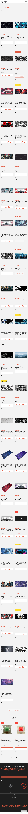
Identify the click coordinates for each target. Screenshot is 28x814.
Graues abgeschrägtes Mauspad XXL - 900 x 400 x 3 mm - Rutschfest (6, 268)
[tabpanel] (7, 739)
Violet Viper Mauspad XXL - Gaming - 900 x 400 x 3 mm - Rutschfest (6, 694)
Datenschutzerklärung (12, 780)
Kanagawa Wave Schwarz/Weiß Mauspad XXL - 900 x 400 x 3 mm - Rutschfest (7, 367)
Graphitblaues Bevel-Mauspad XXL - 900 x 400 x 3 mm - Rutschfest (21, 235)
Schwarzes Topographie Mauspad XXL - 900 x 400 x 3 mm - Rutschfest (6, 37)
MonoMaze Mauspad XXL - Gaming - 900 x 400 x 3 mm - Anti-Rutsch (6, 400)
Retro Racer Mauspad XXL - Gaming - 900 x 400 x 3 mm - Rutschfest (20, 629)
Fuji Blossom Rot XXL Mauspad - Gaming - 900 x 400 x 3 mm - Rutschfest (21, 202)
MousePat (3, 34)
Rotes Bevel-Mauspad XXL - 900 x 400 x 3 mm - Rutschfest (7, 628)
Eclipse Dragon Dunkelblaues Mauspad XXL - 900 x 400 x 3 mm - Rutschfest (6, 169)
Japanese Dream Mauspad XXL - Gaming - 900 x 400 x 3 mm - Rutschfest (21, 268)
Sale (14, 718)
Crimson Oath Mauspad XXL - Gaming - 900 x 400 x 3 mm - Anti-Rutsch (21, 103)
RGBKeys (5, 2)
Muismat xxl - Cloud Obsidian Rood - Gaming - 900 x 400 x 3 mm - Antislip (7, 498)
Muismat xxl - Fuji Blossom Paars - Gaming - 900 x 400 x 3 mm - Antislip (21, 498)
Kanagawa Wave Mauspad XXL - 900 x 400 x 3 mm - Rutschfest (7, 333)
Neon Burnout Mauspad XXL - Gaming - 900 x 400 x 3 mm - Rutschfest (20, 563)
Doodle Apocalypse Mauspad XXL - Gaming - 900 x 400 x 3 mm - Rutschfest (20, 136)
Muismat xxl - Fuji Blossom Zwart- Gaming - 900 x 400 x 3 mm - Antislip (7, 530)
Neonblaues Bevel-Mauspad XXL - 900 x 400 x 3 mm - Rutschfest (6, 563)
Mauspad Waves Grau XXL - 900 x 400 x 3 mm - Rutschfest (21, 399)
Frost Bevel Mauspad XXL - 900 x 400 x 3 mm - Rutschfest (7, 202)
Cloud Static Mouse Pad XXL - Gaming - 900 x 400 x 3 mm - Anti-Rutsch (21, 71)
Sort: (2, 13)
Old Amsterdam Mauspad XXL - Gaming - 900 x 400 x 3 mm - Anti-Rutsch (7, 596)
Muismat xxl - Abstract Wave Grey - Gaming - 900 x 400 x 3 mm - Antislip (7, 432)
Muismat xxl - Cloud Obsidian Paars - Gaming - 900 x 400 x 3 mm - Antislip (21, 465)
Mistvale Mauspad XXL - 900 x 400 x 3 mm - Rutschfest (21, 367)
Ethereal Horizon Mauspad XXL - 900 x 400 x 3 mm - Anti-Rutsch (21, 169)
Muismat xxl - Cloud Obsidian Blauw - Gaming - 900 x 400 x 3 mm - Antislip (7, 465)
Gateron (2, 739)
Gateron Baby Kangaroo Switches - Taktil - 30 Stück (6, 741)
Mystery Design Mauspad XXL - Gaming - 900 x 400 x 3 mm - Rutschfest (21, 530)
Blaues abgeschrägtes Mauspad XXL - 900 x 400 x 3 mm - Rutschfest (21, 37)
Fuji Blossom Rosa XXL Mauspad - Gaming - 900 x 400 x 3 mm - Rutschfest (7, 235)
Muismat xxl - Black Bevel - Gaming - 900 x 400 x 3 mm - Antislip (20, 432)
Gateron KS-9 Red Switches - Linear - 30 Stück (20, 741)
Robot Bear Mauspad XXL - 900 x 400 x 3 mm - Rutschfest (7, 661)
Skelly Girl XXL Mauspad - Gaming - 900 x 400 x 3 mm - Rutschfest (20, 661)
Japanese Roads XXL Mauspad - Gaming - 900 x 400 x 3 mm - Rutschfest (7, 301)
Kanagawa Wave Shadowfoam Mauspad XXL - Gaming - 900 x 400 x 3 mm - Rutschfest (21, 333)
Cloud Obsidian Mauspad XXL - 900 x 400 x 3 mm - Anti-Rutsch (7, 70)
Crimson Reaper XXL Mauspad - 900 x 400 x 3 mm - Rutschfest (7, 136)
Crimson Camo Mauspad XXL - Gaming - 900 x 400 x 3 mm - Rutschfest (7, 103)
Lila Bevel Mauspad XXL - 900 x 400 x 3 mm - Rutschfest (21, 596)
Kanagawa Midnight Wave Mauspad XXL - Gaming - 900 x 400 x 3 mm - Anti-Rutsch (21, 301)
